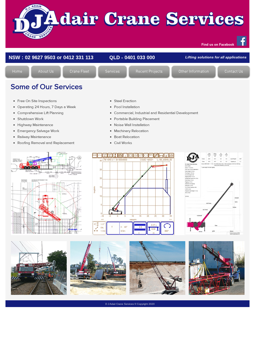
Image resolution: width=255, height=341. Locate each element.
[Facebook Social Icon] (242, 41)
